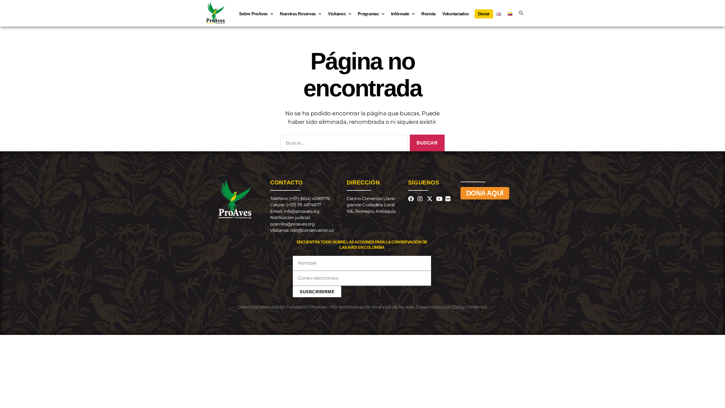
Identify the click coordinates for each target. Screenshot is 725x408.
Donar (484, 13)
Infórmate (400, 13)
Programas (368, 13)
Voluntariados (455, 13)
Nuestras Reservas (298, 13)
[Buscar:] (343, 144)
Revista (428, 13)
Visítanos (337, 13)
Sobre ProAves (253, 13)
